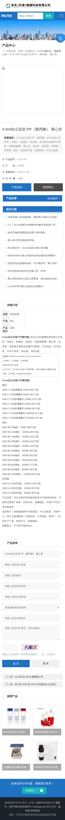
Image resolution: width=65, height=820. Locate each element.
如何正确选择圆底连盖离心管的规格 (26, 232)
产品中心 (30, 51)
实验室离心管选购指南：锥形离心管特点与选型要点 (34, 217)
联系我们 (48, 187)
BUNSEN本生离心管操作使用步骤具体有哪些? (32, 255)
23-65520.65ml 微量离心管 (29, 676)
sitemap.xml (39, 806)
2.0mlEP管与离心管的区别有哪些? (26, 286)
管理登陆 (35, 810)
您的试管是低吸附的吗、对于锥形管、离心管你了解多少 (34, 263)
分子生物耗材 (44, 51)
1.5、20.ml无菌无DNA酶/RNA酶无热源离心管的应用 (34, 224)
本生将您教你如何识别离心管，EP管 (27, 271)
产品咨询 (17, 187)
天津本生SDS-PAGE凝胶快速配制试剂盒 (47, 767)
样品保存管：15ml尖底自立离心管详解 (28, 248)
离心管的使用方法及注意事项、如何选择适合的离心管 (34, 278)
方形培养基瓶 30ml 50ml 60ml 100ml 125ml (47, 732)
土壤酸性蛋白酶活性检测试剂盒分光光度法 (16, 767)
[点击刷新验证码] (29, 647)
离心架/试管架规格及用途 (21, 240)
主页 (20, 51)
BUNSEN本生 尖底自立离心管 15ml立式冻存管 (16, 732)
